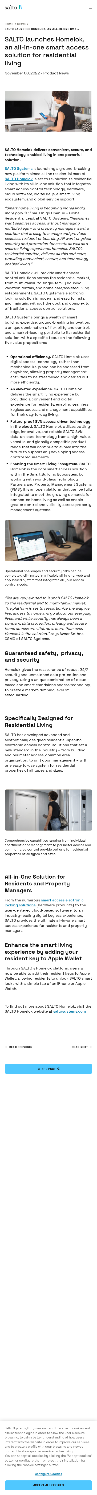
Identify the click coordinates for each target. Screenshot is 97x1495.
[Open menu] (91, 7)
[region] (48, 1458)
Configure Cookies (48, 1474)
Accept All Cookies (48, 1485)
